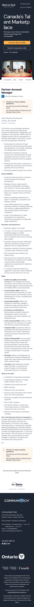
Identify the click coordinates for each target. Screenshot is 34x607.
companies (7, 80)
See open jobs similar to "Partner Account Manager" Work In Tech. (18, 111)
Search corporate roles (17, 48)
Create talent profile (17, 42)
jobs (14, 80)
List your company (25, 7)
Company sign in (25, 4)
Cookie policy (21, 489)
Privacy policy (12, 489)
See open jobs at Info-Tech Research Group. (17, 107)
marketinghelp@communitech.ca (17, 592)
